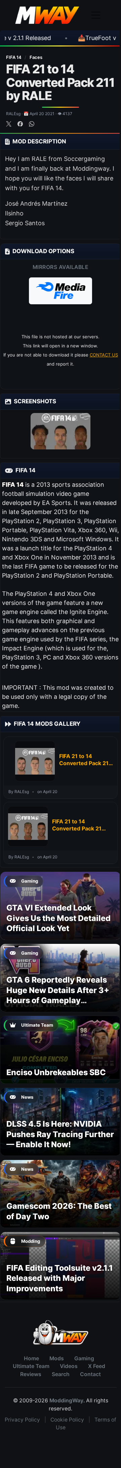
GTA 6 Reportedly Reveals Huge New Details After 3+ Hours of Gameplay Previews (57, 995)
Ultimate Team (31, 1366)
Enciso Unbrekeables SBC (56, 1072)
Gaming (84, 1358)
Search (61, 1374)
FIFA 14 (14, 57)
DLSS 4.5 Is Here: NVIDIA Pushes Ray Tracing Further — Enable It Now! (60, 1134)
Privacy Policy (22, 1419)
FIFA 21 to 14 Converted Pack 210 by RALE (78, 825)
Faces (36, 57)
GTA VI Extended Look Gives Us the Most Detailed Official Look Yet (58, 918)
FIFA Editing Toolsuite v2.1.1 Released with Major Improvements (59, 1278)
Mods (56, 1358)
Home (31, 1358)
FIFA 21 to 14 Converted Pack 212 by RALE (85, 760)
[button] (60, 290)
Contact (90, 1374)
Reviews (30, 1374)
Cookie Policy (67, 1419)
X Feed (96, 1366)
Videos (69, 1366)
